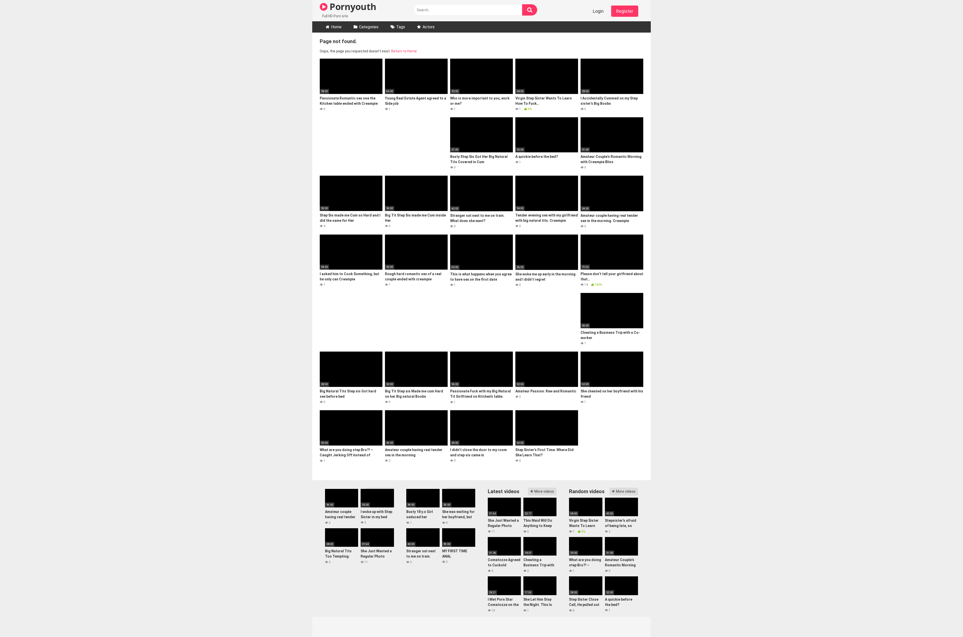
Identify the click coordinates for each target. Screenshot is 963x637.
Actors (429, 27)
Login (598, 11)
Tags (400, 27)
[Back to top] (946, 622)
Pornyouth (352, 7)
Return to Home (404, 51)
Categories (368, 27)
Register (624, 11)
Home (336, 27)
